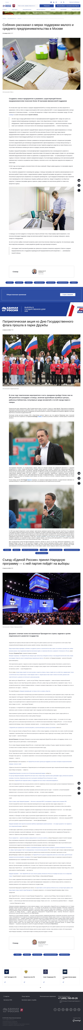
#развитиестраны (64, 954)
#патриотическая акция (55, 549)
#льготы (28, 282)
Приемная (53, 9)
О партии (5, 9)
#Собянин (9, 282)
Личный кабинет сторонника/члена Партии (68, 5)
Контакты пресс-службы (29, 1000)
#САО (43, 549)
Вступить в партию (76, 9)
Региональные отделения (48, 996)
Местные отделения (41, 9)
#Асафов (7, 549)
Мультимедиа (63, 9)
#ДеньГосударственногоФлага (30, 549)
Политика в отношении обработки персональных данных (16, 1024)
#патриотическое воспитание (71, 549)
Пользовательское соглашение (10, 1021)
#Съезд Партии (37, 954)
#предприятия (51, 282)
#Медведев (27, 954)
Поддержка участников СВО (41, 13)
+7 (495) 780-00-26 (68, 998)
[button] (40, 987)
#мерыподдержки (39, 282)
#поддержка (19, 282)
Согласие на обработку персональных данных (13, 1025)
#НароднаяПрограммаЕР (50, 954)
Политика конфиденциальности (10, 1022)
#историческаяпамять (42, 553)
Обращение (47, 5)
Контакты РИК (8, 1000)
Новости (19, 18)
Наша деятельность (27, 9)
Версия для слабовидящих (74, 2)
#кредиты (74, 282)
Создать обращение (68, 294)
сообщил (11, 114)
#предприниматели (62, 282)
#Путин (17, 954)
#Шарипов (16, 549)
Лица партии (14, 9)
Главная (4, 18)
